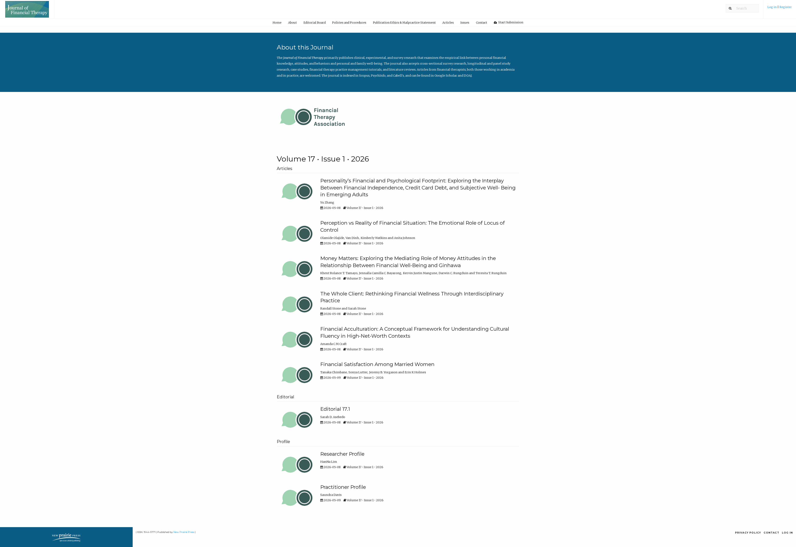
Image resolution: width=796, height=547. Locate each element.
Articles (448, 22)
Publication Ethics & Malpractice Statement (404, 22)
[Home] (27, 11)
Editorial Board (314, 22)
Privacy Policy (748, 532)
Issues (464, 22)
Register (785, 7)
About (292, 22)
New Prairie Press (184, 532)
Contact (481, 22)
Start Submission (510, 22)
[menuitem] (779, 8)
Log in (772, 7)
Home (277, 22)
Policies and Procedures (349, 22)
